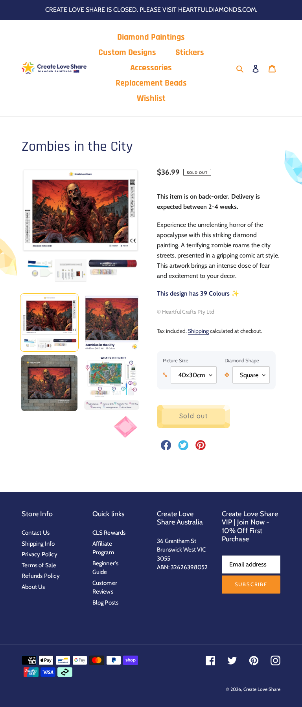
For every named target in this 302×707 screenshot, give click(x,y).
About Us (33, 586)
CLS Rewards (109, 532)
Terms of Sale (39, 565)
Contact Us (36, 532)
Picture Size (175, 360)
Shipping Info (38, 543)
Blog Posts (105, 602)
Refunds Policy (41, 575)
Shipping (198, 330)
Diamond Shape (242, 360)
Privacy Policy (39, 554)
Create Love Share (261, 689)
